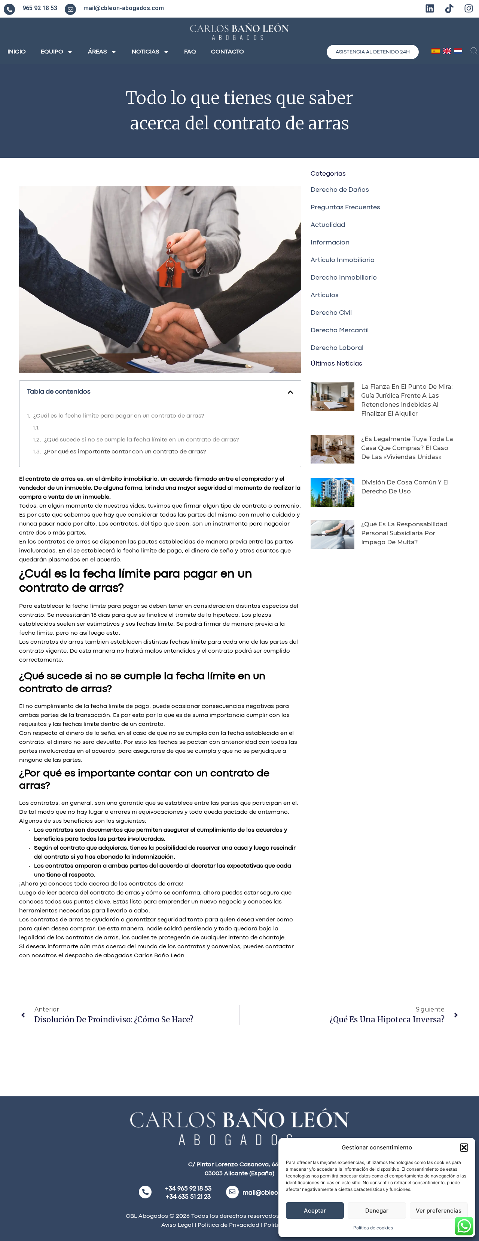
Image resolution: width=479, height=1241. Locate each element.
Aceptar (315, 1210)
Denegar (376, 1210)
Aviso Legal (177, 1225)
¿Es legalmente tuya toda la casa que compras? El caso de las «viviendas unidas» (407, 448)
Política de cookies (373, 1228)
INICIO (16, 52)
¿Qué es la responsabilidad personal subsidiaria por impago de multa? (404, 533)
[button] (464, 1147)
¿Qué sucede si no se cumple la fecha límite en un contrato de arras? (141, 440)
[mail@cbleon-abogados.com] (70, 9)
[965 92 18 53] (9, 9)
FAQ (190, 52)
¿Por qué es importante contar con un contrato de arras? (125, 452)
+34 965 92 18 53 (188, 1189)
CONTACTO (227, 52)
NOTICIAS (145, 52)
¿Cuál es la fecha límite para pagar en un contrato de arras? (118, 416)
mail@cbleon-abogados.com (123, 8)
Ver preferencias (438, 1210)
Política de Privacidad (227, 1225)
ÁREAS (97, 52)
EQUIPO (52, 52)
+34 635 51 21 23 (188, 1197)
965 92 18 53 (39, 8)
